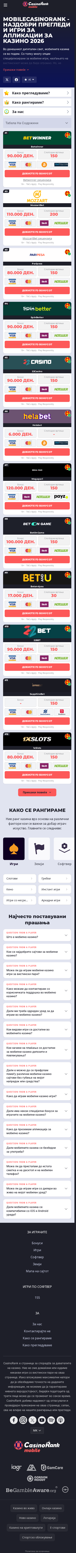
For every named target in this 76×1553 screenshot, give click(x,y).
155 (37, 1297)
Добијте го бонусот (37, 173)
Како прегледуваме (37, 1345)
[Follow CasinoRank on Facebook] (14, 1420)
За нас (37, 1324)
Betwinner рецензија (37, 180)
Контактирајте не (37, 1331)
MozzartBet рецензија (37, 238)
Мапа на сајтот (37, 1271)
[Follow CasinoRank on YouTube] (42, 1420)
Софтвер (37, 1257)
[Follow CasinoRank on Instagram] (23, 1420)
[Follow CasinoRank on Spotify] (51, 1420)
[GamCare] (52, 1468)
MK (35, 1430)
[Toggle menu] (5, 5)
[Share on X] (7, 80)
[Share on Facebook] (16, 80)
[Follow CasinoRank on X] (32, 1420)
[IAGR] (16, 1468)
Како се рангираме (37, 1338)
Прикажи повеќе (35, 792)
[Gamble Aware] (31, 1489)
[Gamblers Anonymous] (31, 1468)
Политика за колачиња (37, 1551)
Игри (37, 1250)
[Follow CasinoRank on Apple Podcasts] (61, 1420)
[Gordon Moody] (37, 1478)
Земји (37, 1264)
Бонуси (37, 1243)
